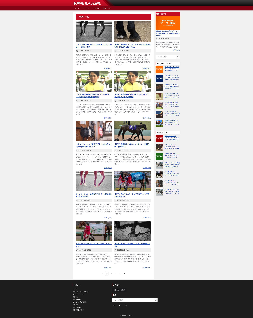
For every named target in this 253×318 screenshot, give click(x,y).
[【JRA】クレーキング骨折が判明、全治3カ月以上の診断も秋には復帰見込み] (94, 131)
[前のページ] (102, 273)
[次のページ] (124, 273)
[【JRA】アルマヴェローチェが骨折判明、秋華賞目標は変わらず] (132, 181)
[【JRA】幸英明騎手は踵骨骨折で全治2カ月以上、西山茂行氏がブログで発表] (132, 81)
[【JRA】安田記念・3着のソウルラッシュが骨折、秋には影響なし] (132, 131)
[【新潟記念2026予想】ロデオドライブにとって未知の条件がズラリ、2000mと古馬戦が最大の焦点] (159, 105)
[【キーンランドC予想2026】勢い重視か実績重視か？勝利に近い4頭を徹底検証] (159, 165)
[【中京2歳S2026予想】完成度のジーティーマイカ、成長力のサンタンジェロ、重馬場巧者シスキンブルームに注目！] (159, 123)
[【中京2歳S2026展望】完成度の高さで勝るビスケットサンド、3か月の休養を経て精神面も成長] (159, 96)
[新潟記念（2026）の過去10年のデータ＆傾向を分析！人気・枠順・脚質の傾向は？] (159, 69)
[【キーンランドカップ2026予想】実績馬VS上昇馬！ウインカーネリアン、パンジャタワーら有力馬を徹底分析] (159, 192)
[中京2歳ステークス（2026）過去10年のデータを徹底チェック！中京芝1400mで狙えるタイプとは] (159, 78)
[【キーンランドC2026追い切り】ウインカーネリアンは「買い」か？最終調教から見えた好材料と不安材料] (159, 174)
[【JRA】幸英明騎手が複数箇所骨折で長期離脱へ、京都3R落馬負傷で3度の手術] (94, 81)
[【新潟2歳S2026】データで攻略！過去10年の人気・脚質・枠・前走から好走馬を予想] (159, 156)
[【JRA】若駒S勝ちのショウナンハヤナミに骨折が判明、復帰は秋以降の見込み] (132, 31)
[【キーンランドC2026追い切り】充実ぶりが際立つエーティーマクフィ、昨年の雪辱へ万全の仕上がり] (159, 147)
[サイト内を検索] (178, 57)
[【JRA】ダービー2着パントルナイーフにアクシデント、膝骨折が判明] (94, 31)
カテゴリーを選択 (119, 290)
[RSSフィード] (125, 305)
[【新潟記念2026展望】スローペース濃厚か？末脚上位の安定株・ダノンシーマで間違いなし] (159, 87)
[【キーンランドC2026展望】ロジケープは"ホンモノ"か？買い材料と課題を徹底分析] (159, 183)
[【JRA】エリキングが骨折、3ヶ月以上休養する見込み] (132, 231)
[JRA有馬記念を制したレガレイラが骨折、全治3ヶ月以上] (94, 231)
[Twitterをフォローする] (114, 305)
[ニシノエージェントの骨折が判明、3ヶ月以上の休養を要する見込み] (94, 181)
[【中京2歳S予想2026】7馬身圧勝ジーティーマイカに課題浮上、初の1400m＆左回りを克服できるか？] (159, 114)
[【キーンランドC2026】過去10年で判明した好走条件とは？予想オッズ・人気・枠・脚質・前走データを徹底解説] (159, 138)
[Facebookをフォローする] (120, 305)
